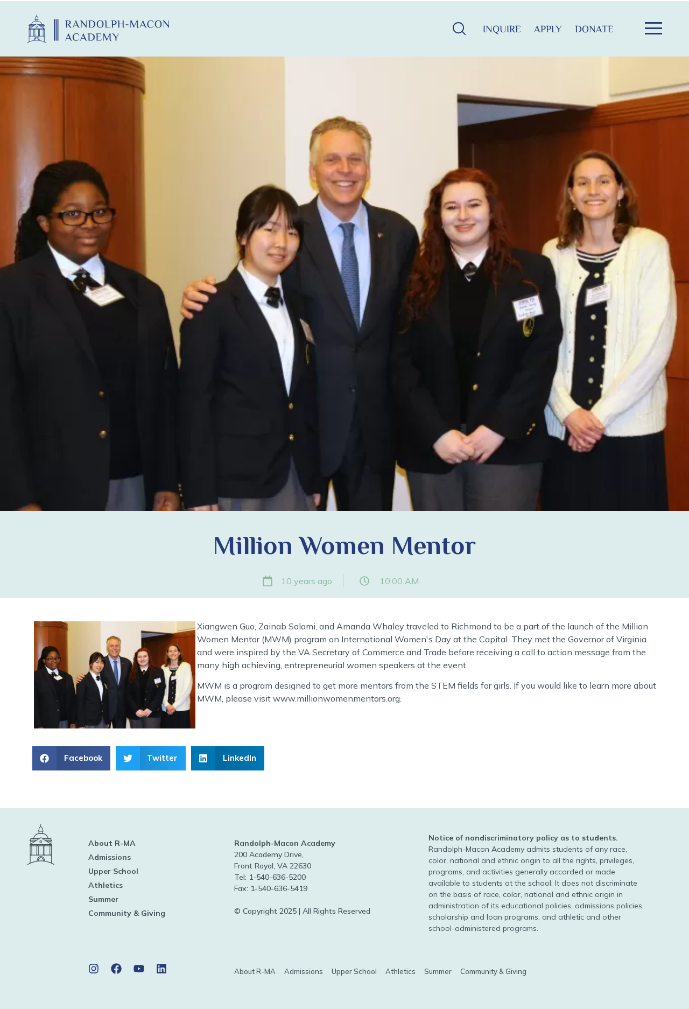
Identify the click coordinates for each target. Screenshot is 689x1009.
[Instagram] (93, 968)
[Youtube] (139, 968)
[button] (459, 29)
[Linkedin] (161, 968)
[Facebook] (116, 968)
